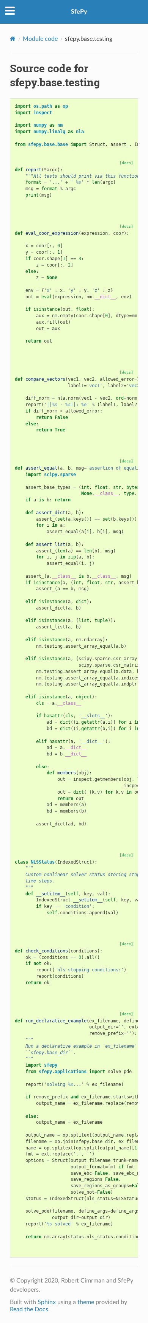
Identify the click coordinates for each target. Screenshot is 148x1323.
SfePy (79, 12)
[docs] (126, 163)
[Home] (13, 39)
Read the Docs (29, 1309)
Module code (40, 39)
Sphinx (47, 1302)
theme (85, 1302)
